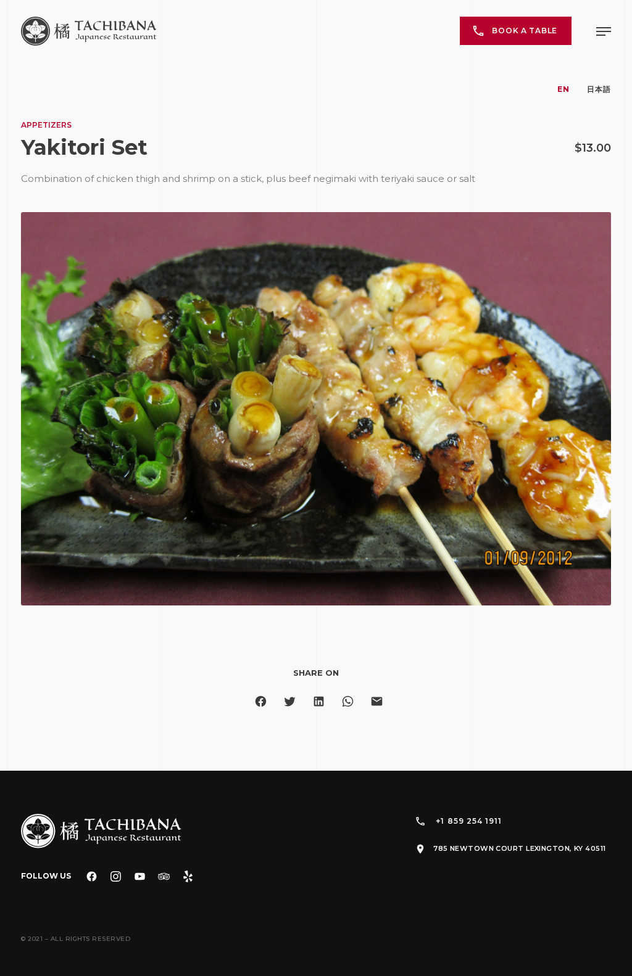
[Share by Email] (376, 701)
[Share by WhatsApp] (347, 701)
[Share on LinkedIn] (318, 701)
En (563, 89)
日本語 (599, 89)
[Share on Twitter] (289, 701)
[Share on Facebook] (260, 701)
